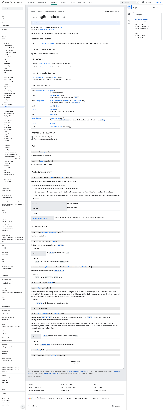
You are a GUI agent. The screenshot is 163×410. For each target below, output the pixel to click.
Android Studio (98, 387)
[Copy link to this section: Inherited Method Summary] (57, 133)
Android (51, 398)
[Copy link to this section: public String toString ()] (50, 350)
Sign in (158, 2)
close (160, 8)
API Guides (31, 2)
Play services (16, 2)
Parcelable (43, 29)
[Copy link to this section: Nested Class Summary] (54, 39)
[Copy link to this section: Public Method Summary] (54, 86)
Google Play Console (100, 390)
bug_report (154, 8)
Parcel (61, 127)
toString (52, 123)
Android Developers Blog (35, 387)
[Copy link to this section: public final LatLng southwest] (55, 161)
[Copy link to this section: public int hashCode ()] (49, 308)
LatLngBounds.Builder (48, 43)
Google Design (65, 390)
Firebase (68, 398)
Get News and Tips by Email (36, 390)
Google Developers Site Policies (51, 373)
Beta (90, 2)
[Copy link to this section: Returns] (39, 258)
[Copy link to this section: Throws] (39, 213)
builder (52, 90)
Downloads (81, 2)
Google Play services (50, 11)
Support (72, 2)
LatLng (41, 63)
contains (52, 95)
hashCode (53, 114)
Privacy (35, 406)
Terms (30, 406)
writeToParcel (54, 127)
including (53, 118)
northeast (47, 63)
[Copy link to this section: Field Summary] (46, 59)
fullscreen (157, 8)
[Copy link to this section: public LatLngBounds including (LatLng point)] (65, 314)
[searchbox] (12, 8)
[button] (12, 18)
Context (66, 100)
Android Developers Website (69, 387)
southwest (47, 67)
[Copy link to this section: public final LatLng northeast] (54, 152)
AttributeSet (77, 100)
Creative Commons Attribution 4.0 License (78, 371)
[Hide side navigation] (23, 406)
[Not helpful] (119, 11)
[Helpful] (116, 11)
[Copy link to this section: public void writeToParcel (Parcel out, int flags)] (67, 355)
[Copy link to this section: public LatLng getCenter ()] (53, 288)
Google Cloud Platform (81, 398)
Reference (54, 2)
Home (33, 11)
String (34, 123)
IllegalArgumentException (40, 218)
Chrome (59, 398)
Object (61, 27)
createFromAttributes (56, 100)
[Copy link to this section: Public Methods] (49, 227)
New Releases (42, 2)
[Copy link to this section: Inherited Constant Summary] (58, 50)
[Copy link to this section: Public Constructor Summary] (58, 73)
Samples (63, 2)
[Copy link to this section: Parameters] (42, 199)
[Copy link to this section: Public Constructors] (54, 172)
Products (39, 11)
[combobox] (129, 2)
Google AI (95, 398)
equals (52, 106)
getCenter (53, 109)
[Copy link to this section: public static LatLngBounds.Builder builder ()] (65, 232)
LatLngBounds (36, 77)
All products (105, 398)
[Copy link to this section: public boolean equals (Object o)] (56, 283)
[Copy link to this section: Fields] (39, 146)
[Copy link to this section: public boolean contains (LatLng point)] (61, 241)
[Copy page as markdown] (64, 17)
